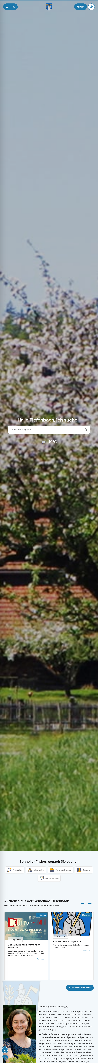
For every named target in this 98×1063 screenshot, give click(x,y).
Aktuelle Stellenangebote (67, 941)
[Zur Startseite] (49, 6)
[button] (90, 903)
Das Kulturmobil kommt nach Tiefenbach (24, 946)
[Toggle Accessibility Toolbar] (5, 1050)
